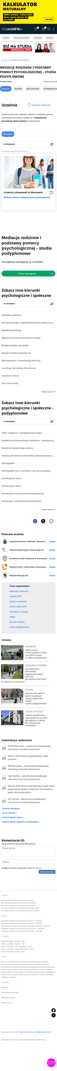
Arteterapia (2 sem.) (11, 478)
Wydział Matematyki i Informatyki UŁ (27, 550)
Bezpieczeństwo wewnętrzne (16, 352)
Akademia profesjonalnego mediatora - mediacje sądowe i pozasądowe (28, 440)
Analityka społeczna (11, 315)
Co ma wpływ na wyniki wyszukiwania (14, 151)
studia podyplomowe (36, 703)
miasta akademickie (35, 715)
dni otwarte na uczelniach (32, 724)
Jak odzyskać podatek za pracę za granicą (17, 900)
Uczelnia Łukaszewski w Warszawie (23, 192)
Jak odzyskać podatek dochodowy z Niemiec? (18, 903)
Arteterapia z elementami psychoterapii (21, 501)
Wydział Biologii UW (19, 575)
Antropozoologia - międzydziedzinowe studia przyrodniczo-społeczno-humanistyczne (28, 322)
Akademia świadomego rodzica (17, 448)
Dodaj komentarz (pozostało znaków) (18, 844)
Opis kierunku (33, 88)
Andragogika (8, 463)
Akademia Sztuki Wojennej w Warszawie (28, 558)
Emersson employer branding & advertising (28, 1040)
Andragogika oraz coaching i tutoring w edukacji (26, 470)
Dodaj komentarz (47, 872)
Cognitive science (10, 375)
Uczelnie (38, 37)
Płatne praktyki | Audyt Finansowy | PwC (17, 949)
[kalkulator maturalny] (28, 12)
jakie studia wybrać (35, 693)
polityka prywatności (43, 1032)
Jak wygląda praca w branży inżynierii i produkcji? (20, 910)
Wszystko (6, 88)
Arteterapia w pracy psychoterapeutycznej (23, 493)
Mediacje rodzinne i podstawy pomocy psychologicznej (27, 197)
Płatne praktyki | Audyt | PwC (13, 941)
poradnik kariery (33, 655)
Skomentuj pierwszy (51, 1063)
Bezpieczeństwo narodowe (15, 345)
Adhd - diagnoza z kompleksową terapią (22, 432)
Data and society (10, 383)
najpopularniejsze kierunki (34, 675)
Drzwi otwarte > (9, 813)
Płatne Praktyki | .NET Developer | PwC (16, 946)
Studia (6, 37)
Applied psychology (11, 330)
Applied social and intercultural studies (21, 337)
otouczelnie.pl (6, 1032)
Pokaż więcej (47, 391)
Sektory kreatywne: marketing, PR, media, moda (20, 908)
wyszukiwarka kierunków (32, 670)
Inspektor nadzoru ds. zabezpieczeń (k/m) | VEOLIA (21, 921)
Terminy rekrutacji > (11, 808)
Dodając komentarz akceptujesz (21, 868)
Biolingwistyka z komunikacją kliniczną (21, 360)
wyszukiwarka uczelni (36, 717)
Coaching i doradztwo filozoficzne (19, 368)
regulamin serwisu (34, 868)
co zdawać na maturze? (13, 681)
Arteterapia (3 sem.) (11, 485)
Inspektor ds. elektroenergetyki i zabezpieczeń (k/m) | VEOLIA (25, 926)
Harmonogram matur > (13, 817)
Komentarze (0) (50, 81)
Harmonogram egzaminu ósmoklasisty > (21, 821)
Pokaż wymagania (27, 273)
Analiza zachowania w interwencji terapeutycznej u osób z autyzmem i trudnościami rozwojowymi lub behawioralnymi (28, 455)
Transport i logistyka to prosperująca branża (18, 905)
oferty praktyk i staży (35, 652)
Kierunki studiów (21, 37)
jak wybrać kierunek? (35, 679)
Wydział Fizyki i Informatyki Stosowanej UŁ (29, 567)
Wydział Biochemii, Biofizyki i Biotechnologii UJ (31, 541)
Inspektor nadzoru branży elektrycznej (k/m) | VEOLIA (22, 928)
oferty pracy (31, 650)
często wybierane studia (34, 699)
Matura (50, 37)
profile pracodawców (36, 657)
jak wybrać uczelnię (35, 720)
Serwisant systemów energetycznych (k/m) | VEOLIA (21, 923)
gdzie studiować (33, 695)
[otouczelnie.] (12, 28)
